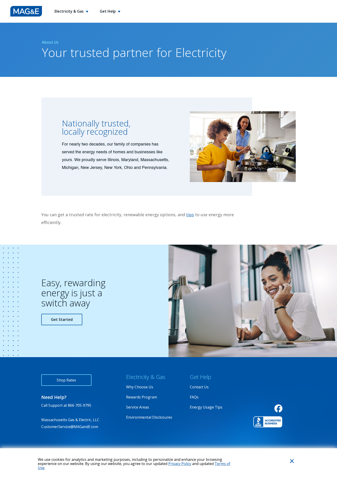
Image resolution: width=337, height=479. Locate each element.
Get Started (62, 319)
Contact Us (199, 386)
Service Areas (137, 407)
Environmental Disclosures (149, 417)
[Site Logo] (26, 11)
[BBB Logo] (267, 421)
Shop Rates (66, 380)
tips (190, 214)
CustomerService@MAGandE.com (69, 426)
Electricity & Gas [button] (70, 11)
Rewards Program (141, 397)
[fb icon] (278, 408)
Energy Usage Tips (206, 407)
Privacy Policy (179, 463)
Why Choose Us (139, 386)
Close (286, 468)
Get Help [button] (108, 11)
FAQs (194, 397)
